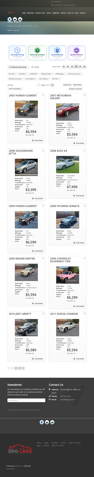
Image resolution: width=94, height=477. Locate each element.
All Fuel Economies (15, 79)
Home (24, 13)
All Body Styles (46, 74)
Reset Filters (77, 85)
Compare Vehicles (75, 89)
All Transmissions (74, 74)
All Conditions (30, 79)
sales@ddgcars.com (67, 399)
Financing (55, 13)
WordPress (19, 466)
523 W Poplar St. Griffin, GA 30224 (64, 5)
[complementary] (87, 470)
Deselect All (67, 85)
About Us (70, 13)
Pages (46, 443)
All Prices (55, 79)
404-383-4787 (57, 2)
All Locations (43, 79)
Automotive (10, 469)
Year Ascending (14, 89)
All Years (12, 74)
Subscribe (12, 406)
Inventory (30, 13)
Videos (49, 13)
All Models (33, 74)
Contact (83, 13)
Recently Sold (40, 13)
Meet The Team (75, 443)
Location (46, 445)
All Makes (22, 74)
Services (63, 13)
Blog (76, 13)
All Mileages (59, 74)
